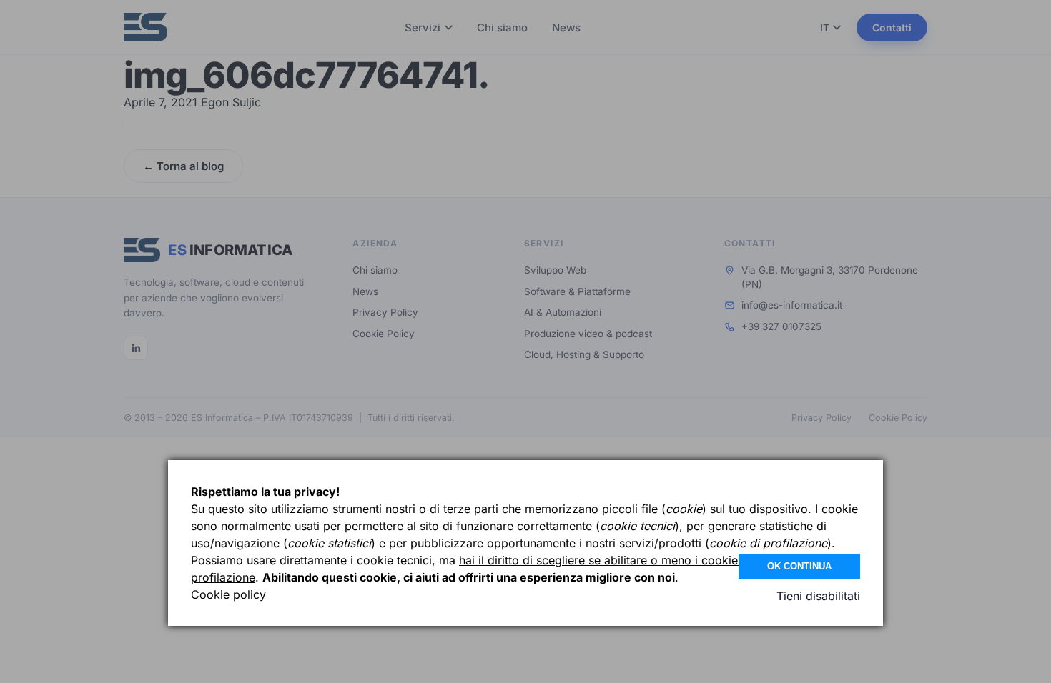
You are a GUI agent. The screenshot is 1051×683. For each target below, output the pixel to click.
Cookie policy (228, 594)
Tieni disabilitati (818, 596)
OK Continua (799, 566)
